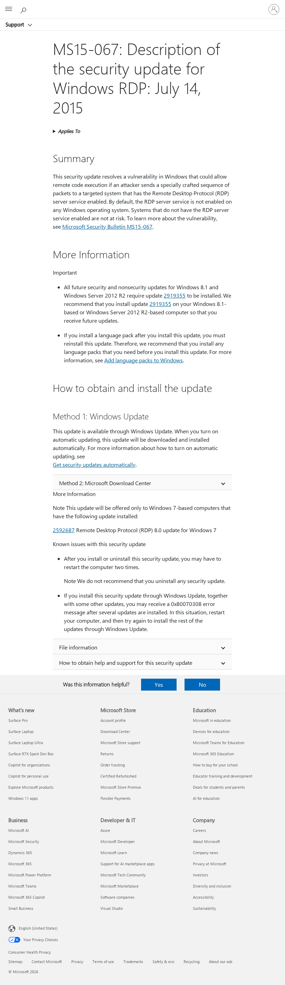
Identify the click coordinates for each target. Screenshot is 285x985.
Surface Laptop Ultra (25, 742)
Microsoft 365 (20, 863)
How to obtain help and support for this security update (125, 662)
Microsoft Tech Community (123, 874)
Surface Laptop (20, 731)
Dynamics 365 (20, 852)
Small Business (20, 908)
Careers (199, 830)
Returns (107, 753)
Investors (200, 874)
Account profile (113, 720)
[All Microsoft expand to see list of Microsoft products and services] (8, 9)
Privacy (77, 961)
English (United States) (38, 928)
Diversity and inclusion (212, 886)
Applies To (69, 131)
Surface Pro (17, 720)
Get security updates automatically (94, 464)
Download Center (115, 731)
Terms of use (103, 961)
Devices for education (211, 731)
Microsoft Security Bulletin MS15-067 (107, 226)
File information (78, 647)
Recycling (192, 961)
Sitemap (15, 961)
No (202, 684)
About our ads (221, 961)
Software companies (117, 897)
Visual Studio (111, 908)
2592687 (64, 530)
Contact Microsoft (47, 961)
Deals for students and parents (219, 787)
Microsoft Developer (117, 841)
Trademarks (133, 961)
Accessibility (203, 897)
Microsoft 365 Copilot (26, 897)
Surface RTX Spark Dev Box (31, 753)
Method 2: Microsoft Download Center (105, 483)
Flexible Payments (115, 798)
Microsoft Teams (22, 886)
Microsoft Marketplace (119, 886)
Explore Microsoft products (31, 787)
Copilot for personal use (28, 776)
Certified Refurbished (118, 776)
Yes (159, 684)
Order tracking (112, 764)
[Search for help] (24, 9)
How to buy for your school (215, 764)
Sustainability (204, 908)
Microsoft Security (23, 841)
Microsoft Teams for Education (218, 742)
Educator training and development (222, 776)
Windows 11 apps (23, 798)
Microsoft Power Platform (29, 874)
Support (15, 24)
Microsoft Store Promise (120, 787)
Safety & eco (163, 961)
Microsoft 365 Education (213, 753)
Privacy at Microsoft (209, 863)
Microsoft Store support (120, 742)
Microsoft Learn (113, 852)
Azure (105, 830)
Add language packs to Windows (143, 360)
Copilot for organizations (29, 764)
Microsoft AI (18, 830)
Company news (205, 852)
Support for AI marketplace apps (127, 863)
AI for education (206, 798)
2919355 (175, 295)
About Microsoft (206, 841)
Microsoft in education (212, 720)
